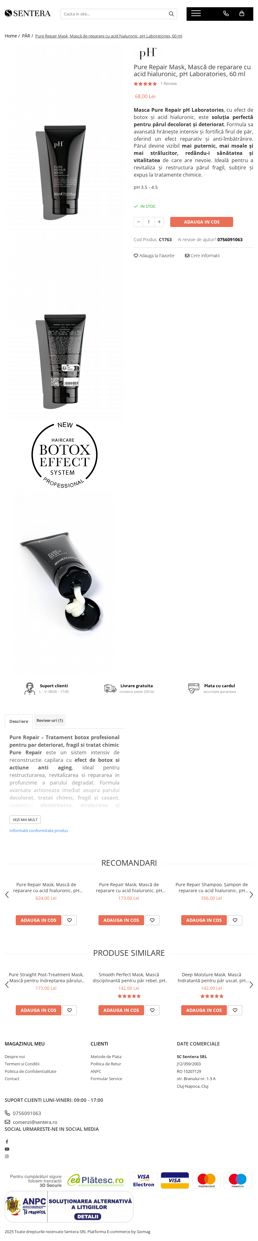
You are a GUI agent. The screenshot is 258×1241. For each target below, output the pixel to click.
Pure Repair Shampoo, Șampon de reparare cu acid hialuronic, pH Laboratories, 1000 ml (212, 887)
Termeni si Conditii (22, 1064)
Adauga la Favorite (156, 255)
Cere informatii (204, 255)
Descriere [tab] (18, 721)
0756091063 (26, 1113)
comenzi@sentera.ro (34, 1122)
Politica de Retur (106, 1064)
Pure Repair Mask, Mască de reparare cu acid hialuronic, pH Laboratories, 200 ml (129, 887)
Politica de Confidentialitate (30, 1071)
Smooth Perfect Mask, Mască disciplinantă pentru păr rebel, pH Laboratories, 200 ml (129, 977)
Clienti (99, 1043)
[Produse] (196, 15)
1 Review (168, 83)
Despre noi (15, 1056)
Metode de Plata (106, 1056)
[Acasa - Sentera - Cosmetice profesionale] (28, 14)
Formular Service (106, 1078)
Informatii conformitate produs (38, 830)
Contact (12, 1078)
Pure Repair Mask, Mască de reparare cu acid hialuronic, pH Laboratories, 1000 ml (46, 887)
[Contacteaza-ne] (226, 13)
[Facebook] (7, 1141)
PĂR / (28, 36)
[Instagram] (7, 1156)
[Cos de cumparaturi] (242, 13)
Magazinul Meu (25, 1043)
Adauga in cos (202, 222)
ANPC (96, 1071)
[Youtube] (7, 1149)
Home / (13, 36)
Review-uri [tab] (49, 720)
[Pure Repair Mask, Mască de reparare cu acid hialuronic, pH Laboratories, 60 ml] (64, 138)
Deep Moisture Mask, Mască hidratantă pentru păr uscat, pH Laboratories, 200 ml (211, 977)
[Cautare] (171, 14)
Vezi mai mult (25, 819)
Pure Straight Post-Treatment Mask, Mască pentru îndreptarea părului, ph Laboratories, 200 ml (46, 977)
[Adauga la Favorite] (69, 920)
